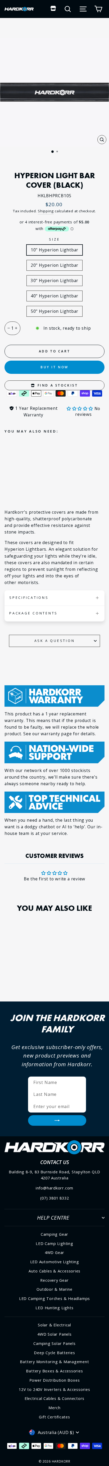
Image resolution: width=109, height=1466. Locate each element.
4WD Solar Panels (54, 1334)
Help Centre (53, 1217)
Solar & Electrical (54, 1324)
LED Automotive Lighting (54, 1261)
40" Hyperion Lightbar (54, 296)
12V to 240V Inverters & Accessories (54, 1389)
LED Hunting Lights (54, 1307)
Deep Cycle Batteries (54, 1352)
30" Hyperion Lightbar (54, 280)
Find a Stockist (57, 385)
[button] (80, 408)
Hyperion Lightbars (25, 549)
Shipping (46, 211)
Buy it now (54, 367)
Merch (54, 1407)
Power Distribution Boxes (54, 1380)
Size (54, 239)
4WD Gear (54, 1252)
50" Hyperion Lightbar (54, 311)
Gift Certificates (54, 1416)
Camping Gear (54, 1234)
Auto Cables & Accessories (55, 1271)
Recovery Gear (54, 1280)
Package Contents (33, 613)
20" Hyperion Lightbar (54, 265)
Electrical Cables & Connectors (54, 1398)
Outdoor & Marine (54, 1289)
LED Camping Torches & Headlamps (54, 1298)
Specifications (29, 597)
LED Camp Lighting (54, 1243)
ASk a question (54, 640)
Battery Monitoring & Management (54, 1361)
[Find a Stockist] (53, 9)
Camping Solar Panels (54, 1343)
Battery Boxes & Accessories (54, 1370)
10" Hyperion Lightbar (54, 250)
